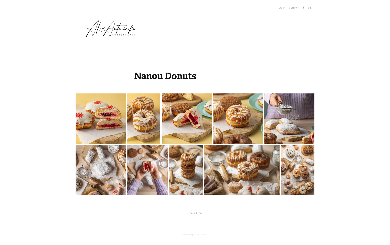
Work (282, 7)
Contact (294, 7)
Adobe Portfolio (200, 234)
